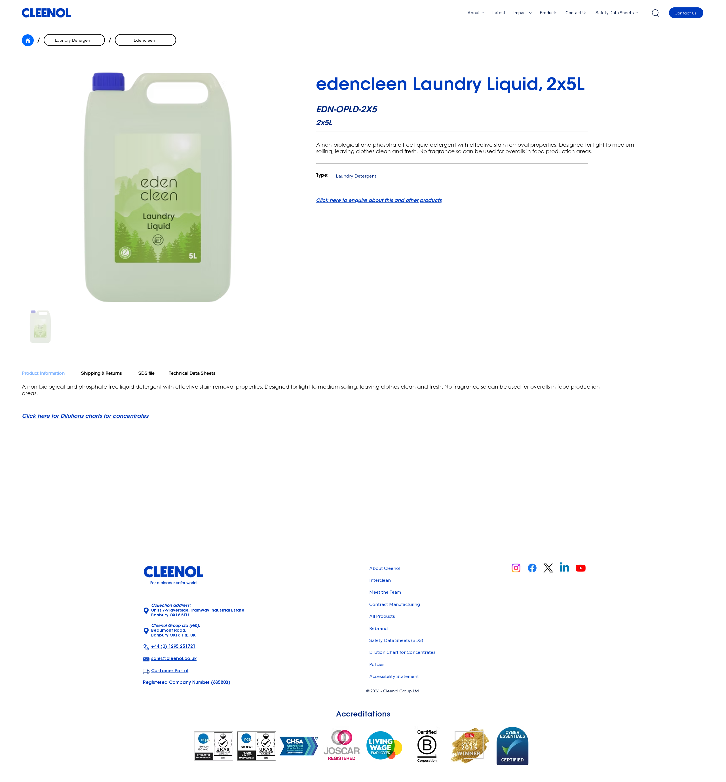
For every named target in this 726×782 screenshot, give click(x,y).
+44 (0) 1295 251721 (173, 647)
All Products (382, 616)
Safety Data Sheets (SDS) (396, 640)
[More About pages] (483, 12)
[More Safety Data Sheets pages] (637, 12)
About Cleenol (384, 568)
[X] (548, 568)
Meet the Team (385, 592)
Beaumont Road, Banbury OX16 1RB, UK (175, 631)
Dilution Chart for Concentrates (402, 652)
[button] (549, 13)
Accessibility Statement (394, 676)
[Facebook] (532, 568)
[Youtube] (580, 568)
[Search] (655, 13)
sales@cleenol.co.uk (174, 659)
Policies (377, 664)
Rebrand (378, 628)
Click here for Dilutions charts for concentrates (85, 416)
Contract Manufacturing (394, 604)
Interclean (380, 580)
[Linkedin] (564, 568)
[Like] (28, 40)
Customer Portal (169, 671)
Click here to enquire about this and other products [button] (379, 200)
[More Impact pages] (530, 12)
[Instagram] (516, 568)
